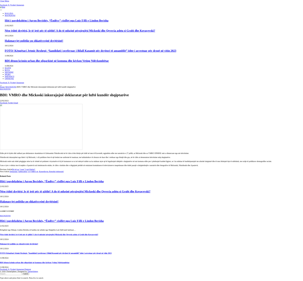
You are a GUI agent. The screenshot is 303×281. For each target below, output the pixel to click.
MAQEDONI (10, 15)
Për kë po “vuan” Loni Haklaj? (23, 169)
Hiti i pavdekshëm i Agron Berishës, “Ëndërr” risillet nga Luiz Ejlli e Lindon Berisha (56, 20)
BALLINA (9, 13)
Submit (25, 274)
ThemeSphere (32, 271)
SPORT (8, 74)
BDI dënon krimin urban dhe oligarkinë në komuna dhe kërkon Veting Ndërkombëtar (57, 60)
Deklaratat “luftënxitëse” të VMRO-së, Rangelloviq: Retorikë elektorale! (37, 172)
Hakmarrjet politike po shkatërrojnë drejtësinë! (34, 40)
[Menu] (1, 85)
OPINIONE (9, 79)
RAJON (8, 68)
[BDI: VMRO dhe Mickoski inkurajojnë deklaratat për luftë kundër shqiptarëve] (41, 149)
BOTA (7, 70)
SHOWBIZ (9, 72)
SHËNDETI (9, 76)
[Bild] (2, 7)
